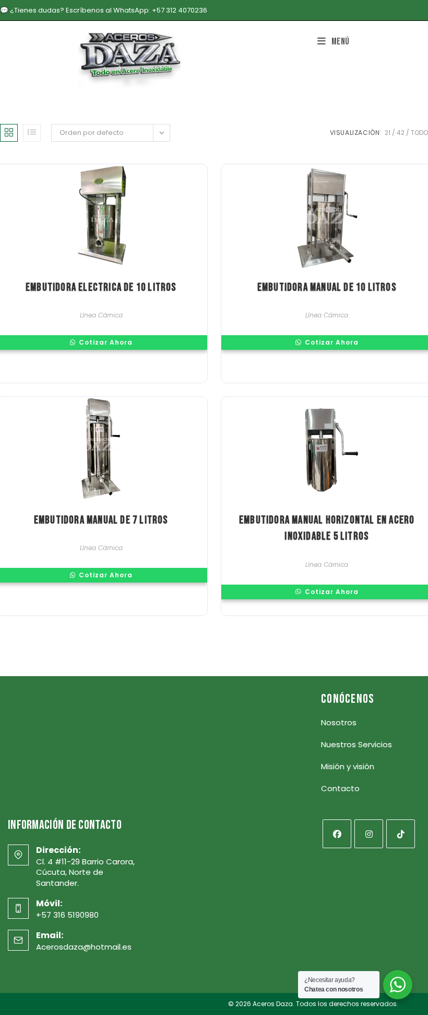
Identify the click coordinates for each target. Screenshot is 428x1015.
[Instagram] (368, 833)
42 (401, 132)
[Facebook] (337, 833)
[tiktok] (400, 833)
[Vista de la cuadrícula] (9, 133)
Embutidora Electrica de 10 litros (101, 287)
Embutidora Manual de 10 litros (327, 287)
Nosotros (338, 722)
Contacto (340, 788)
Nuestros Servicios (356, 744)
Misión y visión (347, 766)
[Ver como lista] (32, 133)
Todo (419, 132)
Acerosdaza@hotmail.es (84, 947)
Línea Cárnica (101, 315)
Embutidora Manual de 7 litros (101, 520)
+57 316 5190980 (67, 915)
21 (387, 132)
